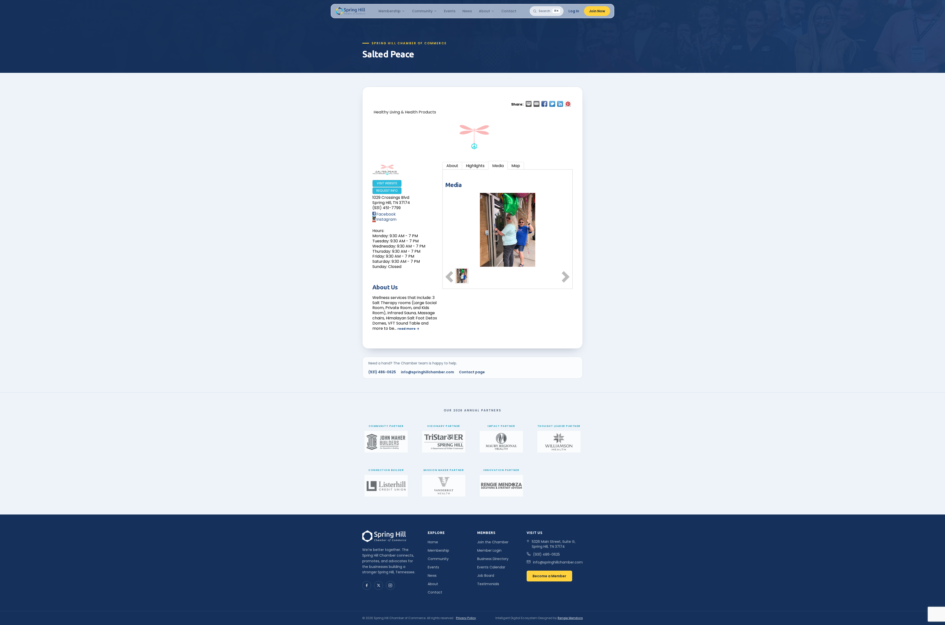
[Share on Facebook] (544, 104)
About (484, 11)
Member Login (489, 550)
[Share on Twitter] (552, 104)
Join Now (597, 11)
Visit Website (387, 183)
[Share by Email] (536, 104)
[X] (378, 585)
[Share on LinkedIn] (560, 104)
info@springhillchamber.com (427, 372)
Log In (573, 11)
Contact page (472, 372)
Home (433, 542)
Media (498, 166)
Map (515, 166)
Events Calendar (491, 567)
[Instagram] (390, 585)
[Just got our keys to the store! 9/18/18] (462, 276)
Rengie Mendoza (570, 618)
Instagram (386, 219)
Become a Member (549, 576)
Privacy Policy (466, 618)
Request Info (387, 190)
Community (422, 11)
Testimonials (488, 583)
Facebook (386, 214)
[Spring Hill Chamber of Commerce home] (350, 11)
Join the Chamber (492, 542)
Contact (508, 11)
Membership (389, 11)
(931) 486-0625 (382, 372)
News (467, 11)
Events (450, 11)
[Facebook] (366, 585)
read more (406, 329)
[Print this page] (529, 104)
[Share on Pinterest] (568, 104)
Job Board (485, 575)
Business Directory (492, 558)
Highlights (475, 166)
